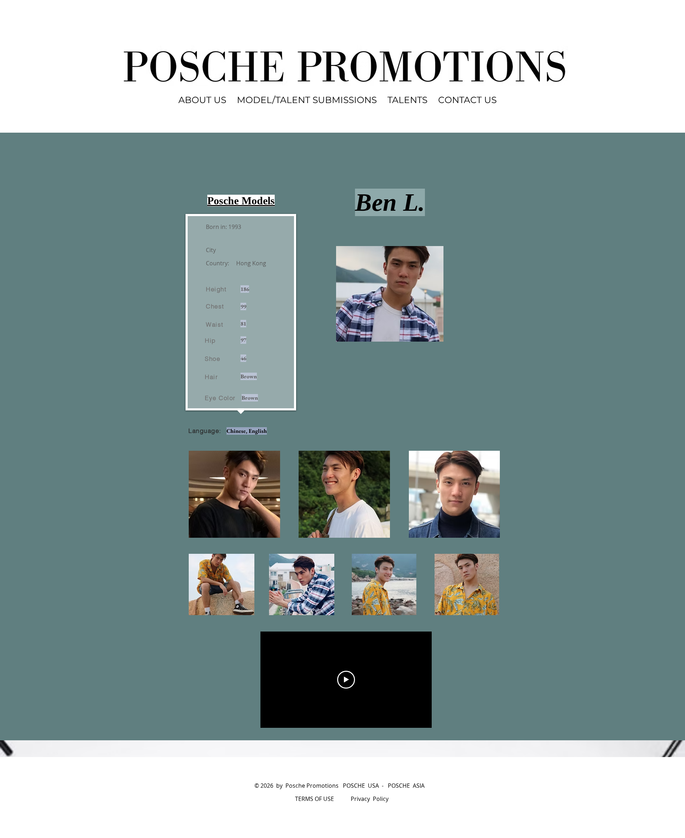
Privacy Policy (370, 799)
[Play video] (346, 680)
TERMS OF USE (314, 799)
